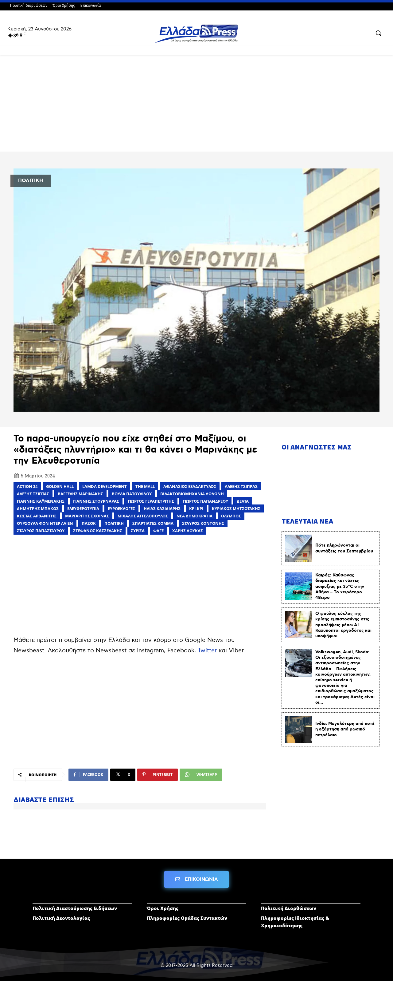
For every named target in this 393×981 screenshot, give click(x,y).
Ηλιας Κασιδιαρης (162, 508)
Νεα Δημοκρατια (194, 516)
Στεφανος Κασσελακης (97, 530)
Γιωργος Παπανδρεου (205, 501)
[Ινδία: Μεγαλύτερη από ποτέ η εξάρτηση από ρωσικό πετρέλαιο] (298, 729)
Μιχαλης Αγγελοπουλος (143, 516)
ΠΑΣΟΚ (89, 523)
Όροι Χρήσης (162, 908)
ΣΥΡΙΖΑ (138, 530)
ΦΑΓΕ (158, 530)
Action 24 (27, 486)
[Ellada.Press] (196, 33)
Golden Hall (60, 486)
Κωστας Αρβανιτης (36, 516)
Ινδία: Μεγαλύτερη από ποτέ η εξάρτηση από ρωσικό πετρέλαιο (345, 729)
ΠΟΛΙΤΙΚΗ (30, 180)
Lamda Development (104, 486)
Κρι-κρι (196, 508)
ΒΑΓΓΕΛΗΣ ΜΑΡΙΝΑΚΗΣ (80, 493)
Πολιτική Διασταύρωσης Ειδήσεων (75, 908)
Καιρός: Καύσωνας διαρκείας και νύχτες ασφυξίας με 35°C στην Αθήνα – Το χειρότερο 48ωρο (339, 586)
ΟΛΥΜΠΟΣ (231, 516)
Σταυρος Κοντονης (203, 523)
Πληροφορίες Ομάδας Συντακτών (187, 918)
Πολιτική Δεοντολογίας (61, 918)
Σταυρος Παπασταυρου (40, 530)
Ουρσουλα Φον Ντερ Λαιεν (45, 523)
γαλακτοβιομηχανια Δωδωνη (192, 493)
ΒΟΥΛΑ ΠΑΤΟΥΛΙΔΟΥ (132, 493)
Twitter (207, 650)
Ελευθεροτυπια (83, 508)
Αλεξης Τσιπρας (241, 486)
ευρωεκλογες (121, 508)
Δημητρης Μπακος (38, 508)
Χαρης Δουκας (187, 530)
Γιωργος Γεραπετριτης (151, 501)
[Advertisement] (196, 106)
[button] (378, 33)
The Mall (145, 486)
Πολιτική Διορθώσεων (288, 908)
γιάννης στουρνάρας (96, 501)
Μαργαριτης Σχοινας (87, 516)
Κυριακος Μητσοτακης (236, 508)
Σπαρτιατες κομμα (152, 523)
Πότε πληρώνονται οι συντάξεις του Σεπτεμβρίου (344, 548)
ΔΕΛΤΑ (243, 501)
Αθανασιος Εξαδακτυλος (189, 486)
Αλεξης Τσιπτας (33, 493)
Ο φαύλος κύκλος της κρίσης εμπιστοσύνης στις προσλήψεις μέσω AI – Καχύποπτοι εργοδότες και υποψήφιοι (343, 625)
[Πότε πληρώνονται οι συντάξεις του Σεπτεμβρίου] (298, 548)
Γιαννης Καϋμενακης (40, 501)
